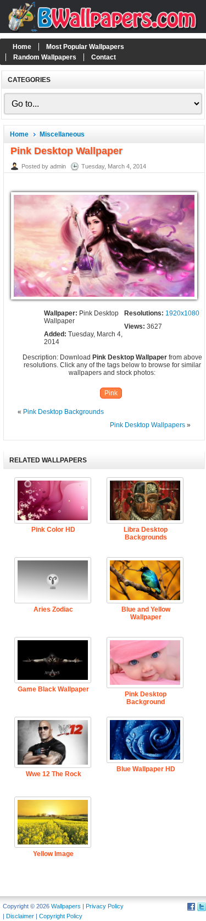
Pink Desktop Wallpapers (147, 425)
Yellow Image (53, 854)
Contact (103, 57)
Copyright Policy (60, 916)
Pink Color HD (53, 529)
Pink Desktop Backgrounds (63, 412)
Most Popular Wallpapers (85, 47)
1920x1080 (182, 313)
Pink (111, 393)
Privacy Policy (105, 906)
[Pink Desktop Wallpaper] (104, 300)
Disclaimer (20, 916)
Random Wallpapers (44, 57)
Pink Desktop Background (145, 698)
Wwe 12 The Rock (53, 774)
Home (22, 47)
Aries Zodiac (53, 609)
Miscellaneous (62, 134)
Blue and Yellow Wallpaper (145, 613)
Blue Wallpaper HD (145, 769)
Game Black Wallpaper (53, 689)
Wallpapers (66, 906)
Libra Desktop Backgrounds (146, 533)
